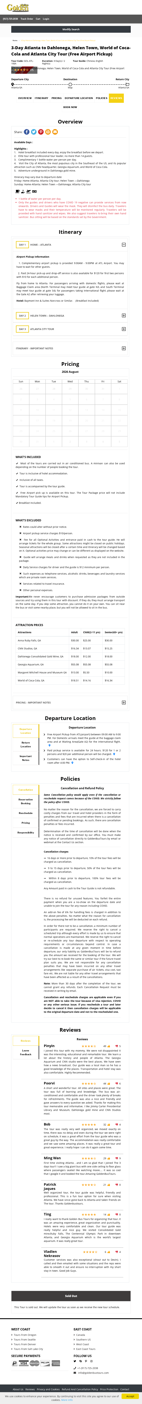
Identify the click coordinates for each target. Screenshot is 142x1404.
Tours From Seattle (25, 1339)
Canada (80, 1335)
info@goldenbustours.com (93, 1372)
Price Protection (109, 1389)
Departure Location (79, 98)
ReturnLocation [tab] (26, 744)
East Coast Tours (85, 1349)
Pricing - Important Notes (33, 702)
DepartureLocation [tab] (26, 731)
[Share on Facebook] (27, 132)
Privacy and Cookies (48, 1389)
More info (67, 1400)
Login (46, 19)
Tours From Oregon (25, 1335)
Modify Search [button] (71, 29)
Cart (38, 19)
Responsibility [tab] (25, 832)
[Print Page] (48, 132)
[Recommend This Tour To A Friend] (55, 132)
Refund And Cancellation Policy (80, 1389)
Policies (101, 98)
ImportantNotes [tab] (26, 758)
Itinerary (41, 98)
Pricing (57, 98)
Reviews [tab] (26, 1040)
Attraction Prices (29, 625)
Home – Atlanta (35, 244)
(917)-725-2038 (10, 19)
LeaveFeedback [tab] (25, 1052)
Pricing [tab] (26, 822)
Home (15, 40)
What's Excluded (28, 520)
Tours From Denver (25, 1344)
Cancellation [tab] (26, 789)
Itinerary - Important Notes (34, 348)
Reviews (116, 98)
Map (70, 87)
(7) (31, 69)
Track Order (27, 19)
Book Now (70, 107)
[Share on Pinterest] (41, 132)
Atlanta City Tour (36, 329)
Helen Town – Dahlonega (41, 315)
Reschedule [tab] (26, 813)
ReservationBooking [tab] (26, 801)
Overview (25, 98)
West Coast (82, 1344)
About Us (18, 1389)
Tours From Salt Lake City (28, 1349)
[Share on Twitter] (34, 132)
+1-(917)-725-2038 (87, 1368)
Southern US (83, 1339)
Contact (124, 1389)
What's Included (28, 457)
